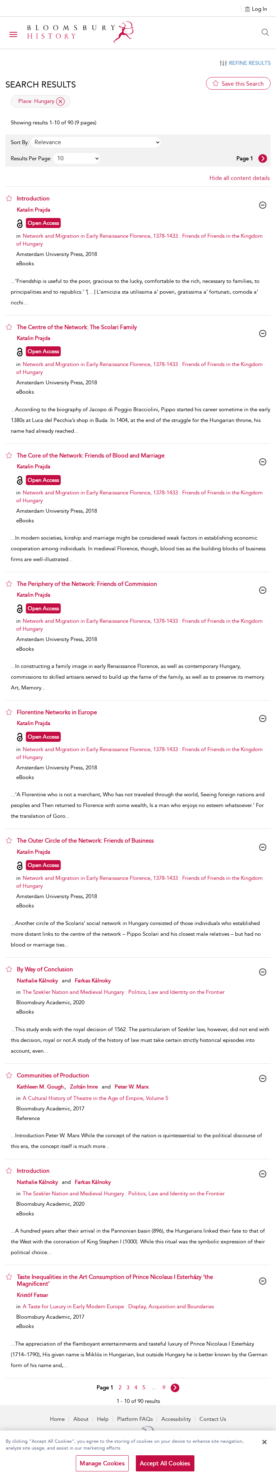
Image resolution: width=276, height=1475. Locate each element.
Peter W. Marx (132, 1086)
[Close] (264, 1442)
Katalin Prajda (33, 210)
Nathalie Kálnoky (37, 980)
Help (103, 1419)
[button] (9, 198)
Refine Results (250, 63)
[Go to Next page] (262, 158)
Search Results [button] (40, 85)
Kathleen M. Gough (40, 1086)
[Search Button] (267, 32)
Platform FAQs (135, 1419)
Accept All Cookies (165, 1463)
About (80, 1419)
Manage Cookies (102, 1463)
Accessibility (176, 1419)
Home (57, 1419)
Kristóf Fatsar (32, 1295)
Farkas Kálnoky (93, 980)
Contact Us (212, 1419)
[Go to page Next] (175, 1388)
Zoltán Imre (84, 1086)
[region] (138, 1453)
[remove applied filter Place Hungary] (60, 101)
